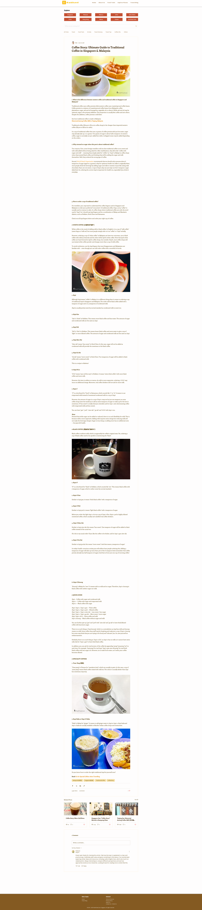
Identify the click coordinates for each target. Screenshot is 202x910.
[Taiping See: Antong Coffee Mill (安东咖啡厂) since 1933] (126, 809)
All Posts (66, 32)
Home (83, 899)
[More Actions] (129, 852)
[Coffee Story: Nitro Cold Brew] (75, 809)
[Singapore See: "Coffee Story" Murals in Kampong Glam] (101, 809)
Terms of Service (110, 899)
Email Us (114, 904)
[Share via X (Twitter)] (76, 786)
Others (126, 32)
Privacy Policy (109, 900)
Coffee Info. (118, 32)
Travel (73, 32)
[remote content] (101, 186)
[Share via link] (84, 786)
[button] (111, 2)
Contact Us (108, 904)
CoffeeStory (111, 780)
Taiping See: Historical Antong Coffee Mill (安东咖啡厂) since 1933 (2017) (126, 819)
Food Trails (81, 32)
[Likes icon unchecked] (77, 866)
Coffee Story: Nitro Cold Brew (75, 818)
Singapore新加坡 (89, 780)
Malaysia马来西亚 (77, 780)
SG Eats (89, 32)
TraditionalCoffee (100, 780)
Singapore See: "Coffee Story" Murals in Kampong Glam (101, 819)
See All (136, 799)
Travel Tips (108, 32)
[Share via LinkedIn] (80, 786)
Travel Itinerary (98, 32)
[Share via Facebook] (72, 786)
